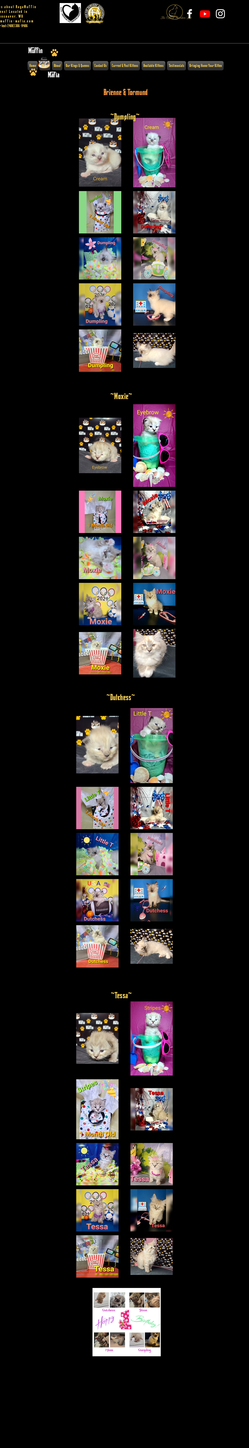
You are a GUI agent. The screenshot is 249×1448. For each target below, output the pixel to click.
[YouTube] (205, 14)
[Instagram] (220, 14)
